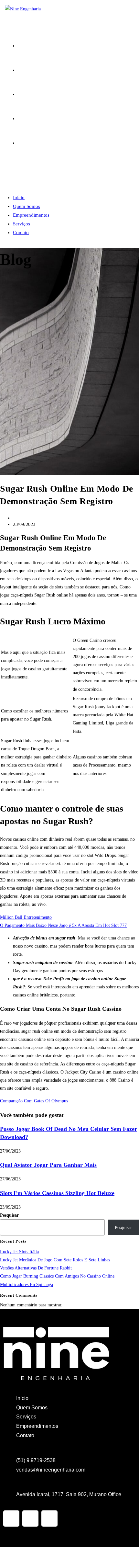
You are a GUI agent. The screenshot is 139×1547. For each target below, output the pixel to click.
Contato (21, 232)
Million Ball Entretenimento (26, 917)
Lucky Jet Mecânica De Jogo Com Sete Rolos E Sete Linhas (55, 1259)
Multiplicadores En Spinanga (26, 1284)
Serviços (21, 223)
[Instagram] (11, 1518)
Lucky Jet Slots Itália (19, 1251)
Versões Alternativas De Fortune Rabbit (36, 1268)
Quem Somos (26, 206)
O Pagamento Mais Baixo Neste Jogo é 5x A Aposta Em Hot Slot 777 (63, 925)
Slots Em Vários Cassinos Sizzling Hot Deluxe (57, 1193)
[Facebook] (30, 1518)
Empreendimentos (31, 215)
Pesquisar (9, 1215)
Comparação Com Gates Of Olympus (34, 1100)
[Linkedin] (49, 1518)
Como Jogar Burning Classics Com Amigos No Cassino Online (57, 1276)
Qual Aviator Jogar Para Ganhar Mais (48, 1165)
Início (19, 197)
